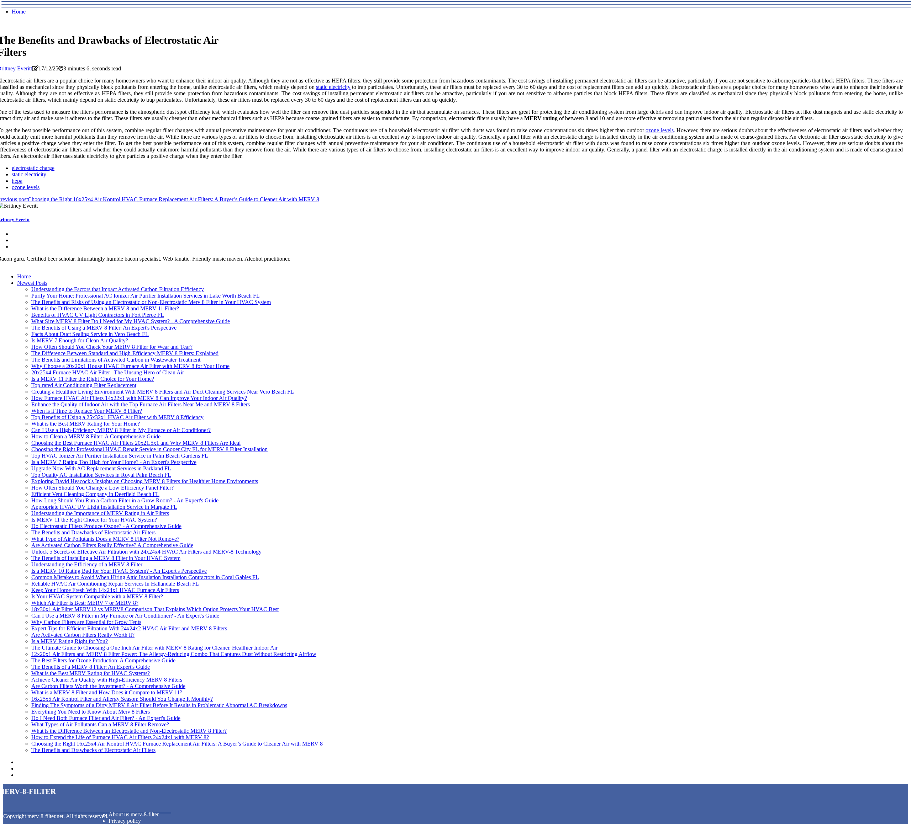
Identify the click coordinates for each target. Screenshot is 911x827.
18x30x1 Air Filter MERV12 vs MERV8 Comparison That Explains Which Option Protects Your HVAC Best (155, 609)
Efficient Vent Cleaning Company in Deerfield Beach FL (95, 494)
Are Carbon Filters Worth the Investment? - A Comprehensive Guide (108, 686)
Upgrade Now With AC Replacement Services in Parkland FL (101, 468)
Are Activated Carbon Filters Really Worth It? (83, 635)
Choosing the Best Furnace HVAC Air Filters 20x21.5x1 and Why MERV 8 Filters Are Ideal (136, 443)
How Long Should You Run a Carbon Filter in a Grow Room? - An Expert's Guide (124, 500)
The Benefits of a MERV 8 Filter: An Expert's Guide (90, 667)
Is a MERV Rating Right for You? (69, 641)
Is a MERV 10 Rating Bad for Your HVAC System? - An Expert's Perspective (119, 571)
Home (19, 12)
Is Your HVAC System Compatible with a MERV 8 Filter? (97, 596)
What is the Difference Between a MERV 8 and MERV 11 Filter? (105, 308)
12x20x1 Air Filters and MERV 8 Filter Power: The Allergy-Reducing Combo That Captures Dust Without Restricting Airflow (173, 654)
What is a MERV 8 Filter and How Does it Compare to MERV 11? (106, 692)
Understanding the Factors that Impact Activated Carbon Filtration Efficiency (117, 289)
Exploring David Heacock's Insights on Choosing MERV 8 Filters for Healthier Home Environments (144, 481)
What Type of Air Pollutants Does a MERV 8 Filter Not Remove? (105, 539)
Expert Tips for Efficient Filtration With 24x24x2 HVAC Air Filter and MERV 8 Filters (129, 628)
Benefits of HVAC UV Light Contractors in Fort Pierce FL (97, 315)
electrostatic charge (33, 168)
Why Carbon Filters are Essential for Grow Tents (86, 622)
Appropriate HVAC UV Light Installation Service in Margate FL (104, 507)
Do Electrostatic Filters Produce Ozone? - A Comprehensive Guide (106, 526)
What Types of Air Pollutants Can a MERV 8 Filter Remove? (100, 724)
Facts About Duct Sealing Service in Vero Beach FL (90, 334)
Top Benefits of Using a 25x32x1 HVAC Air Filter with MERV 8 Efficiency (117, 417)
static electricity (333, 87)
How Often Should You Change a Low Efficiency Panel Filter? (102, 488)
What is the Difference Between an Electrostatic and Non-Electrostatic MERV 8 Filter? (129, 731)
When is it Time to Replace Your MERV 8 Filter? (86, 411)
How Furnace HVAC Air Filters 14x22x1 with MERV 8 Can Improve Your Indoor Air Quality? (139, 398)
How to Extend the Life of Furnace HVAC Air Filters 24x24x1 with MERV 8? (120, 737)
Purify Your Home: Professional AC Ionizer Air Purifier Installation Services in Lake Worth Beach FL (145, 296)
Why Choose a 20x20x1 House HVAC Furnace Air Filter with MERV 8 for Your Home (130, 366)
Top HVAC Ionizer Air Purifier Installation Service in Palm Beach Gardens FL (119, 456)
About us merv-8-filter (134, 814)
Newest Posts (32, 283)
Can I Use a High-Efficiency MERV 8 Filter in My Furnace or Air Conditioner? (121, 430)
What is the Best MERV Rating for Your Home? (85, 424)
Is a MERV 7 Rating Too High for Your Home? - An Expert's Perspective (113, 462)
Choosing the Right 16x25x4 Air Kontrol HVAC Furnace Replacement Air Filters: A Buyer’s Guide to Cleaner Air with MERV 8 (177, 744)
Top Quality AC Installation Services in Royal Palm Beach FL (101, 475)
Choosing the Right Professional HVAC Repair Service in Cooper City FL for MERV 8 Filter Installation (149, 449)
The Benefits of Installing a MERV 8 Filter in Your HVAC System (105, 558)
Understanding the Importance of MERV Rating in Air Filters (100, 513)
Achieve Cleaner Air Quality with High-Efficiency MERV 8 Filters (106, 680)
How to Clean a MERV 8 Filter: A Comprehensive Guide (95, 436)
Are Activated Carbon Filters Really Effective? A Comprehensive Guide (112, 545)
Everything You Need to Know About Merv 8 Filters (90, 712)
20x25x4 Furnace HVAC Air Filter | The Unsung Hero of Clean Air (107, 372)
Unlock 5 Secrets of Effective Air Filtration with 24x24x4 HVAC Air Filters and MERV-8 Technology (146, 552)
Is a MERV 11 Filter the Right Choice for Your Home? (92, 379)
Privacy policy (125, 821)
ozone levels (660, 130)
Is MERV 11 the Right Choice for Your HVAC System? (94, 520)
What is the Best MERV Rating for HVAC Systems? (90, 673)
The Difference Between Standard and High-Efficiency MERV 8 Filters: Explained (124, 353)
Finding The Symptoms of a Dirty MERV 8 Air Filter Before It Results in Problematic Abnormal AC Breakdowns (159, 705)
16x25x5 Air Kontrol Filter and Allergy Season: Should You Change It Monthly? (122, 699)
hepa (17, 181)
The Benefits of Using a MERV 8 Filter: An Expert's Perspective (104, 328)
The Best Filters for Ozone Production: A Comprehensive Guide (103, 660)
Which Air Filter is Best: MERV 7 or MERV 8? (84, 603)
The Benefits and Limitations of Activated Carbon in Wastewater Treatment (115, 360)
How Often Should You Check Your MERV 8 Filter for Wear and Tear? (112, 347)
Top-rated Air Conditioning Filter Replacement (83, 385)
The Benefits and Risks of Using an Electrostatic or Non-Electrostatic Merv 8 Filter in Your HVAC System (151, 302)
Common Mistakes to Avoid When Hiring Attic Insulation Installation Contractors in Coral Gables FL (145, 577)
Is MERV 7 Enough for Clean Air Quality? (79, 340)
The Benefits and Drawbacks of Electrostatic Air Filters (93, 532)
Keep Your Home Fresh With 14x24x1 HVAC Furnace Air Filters (105, 590)
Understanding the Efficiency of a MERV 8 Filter (86, 564)
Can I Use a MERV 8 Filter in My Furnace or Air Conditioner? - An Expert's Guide (125, 616)
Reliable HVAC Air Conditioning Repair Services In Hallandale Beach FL (115, 584)
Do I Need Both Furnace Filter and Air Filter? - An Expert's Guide (105, 718)
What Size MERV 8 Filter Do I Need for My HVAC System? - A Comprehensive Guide (130, 321)
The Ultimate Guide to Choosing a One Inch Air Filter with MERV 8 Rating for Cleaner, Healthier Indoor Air (154, 648)
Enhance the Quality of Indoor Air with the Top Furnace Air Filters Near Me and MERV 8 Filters (140, 404)
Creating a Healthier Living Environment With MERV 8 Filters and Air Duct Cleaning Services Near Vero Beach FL (162, 392)
